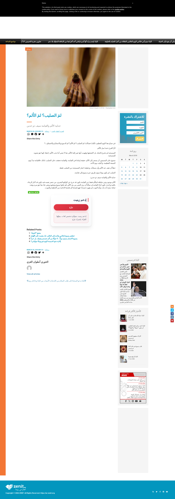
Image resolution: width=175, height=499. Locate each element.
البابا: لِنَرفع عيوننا (133, 356)
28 (129, 179)
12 (122, 171)
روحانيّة (28, 49)
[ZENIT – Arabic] (16, 488)
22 (133, 175)
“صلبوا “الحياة (36, 233)
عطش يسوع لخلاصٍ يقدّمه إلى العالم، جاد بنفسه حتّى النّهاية (53, 236)
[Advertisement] (87, 23)
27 (125, 179)
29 (133, 179)
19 (122, 175)
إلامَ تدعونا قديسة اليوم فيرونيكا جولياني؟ (46, 241)
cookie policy (119, 9)
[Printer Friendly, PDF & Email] (33, 192)
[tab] (126, 374)
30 (137, 179)
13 (125, 171)
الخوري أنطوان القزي (57, 131)
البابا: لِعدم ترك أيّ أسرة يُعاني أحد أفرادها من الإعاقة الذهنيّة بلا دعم (55, 41)
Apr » (126, 183)
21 (129, 175)
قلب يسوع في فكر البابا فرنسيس (135, 347)
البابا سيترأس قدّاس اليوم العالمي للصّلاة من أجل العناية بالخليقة (110, 41)
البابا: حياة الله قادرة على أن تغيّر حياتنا (136, 316)
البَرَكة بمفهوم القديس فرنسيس (134, 337)
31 (140, 179)
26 (122, 179)
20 (125, 175)
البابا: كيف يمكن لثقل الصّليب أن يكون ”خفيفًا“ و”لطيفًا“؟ (136, 327)
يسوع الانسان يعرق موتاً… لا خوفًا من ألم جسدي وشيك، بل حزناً (54, 238)
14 (129, 171)
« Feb (121, 183)
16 (137, 171)
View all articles (33, 274)
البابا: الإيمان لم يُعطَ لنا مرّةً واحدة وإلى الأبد (125, 284)
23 (137, 175)
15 (133, 171)
